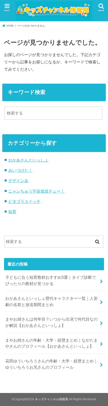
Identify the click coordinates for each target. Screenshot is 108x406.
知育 (12, 211)
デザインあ (18, 180)
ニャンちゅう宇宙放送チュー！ (36, 191)
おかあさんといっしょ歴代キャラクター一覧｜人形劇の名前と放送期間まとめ (51, 301)
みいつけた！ (20, 170)
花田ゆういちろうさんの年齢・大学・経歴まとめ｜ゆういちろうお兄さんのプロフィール (51, 364)
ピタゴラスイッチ (24, 201)
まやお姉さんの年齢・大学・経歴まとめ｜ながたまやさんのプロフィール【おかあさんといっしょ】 (51, 343)
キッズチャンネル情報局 (51, 399)
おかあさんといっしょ (28, 160)
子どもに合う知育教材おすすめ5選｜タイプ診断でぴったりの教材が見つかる (50, 280)
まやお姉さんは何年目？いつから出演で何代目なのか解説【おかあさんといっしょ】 (51, 322)
